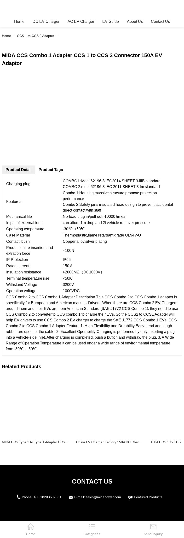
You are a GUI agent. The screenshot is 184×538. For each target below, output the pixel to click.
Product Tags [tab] (51, 170)
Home (19, 21)
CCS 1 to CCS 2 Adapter (35, 36)
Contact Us (160, 21)
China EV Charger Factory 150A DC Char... (109, 442)
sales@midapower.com (103, 497)
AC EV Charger (81, 21)
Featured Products (148, 497)
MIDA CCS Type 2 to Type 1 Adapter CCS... (35, 442)
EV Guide (110, 21)
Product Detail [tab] (18, 170)
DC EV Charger (46, 21)
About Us (135, 21)
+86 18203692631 (47, 497)
